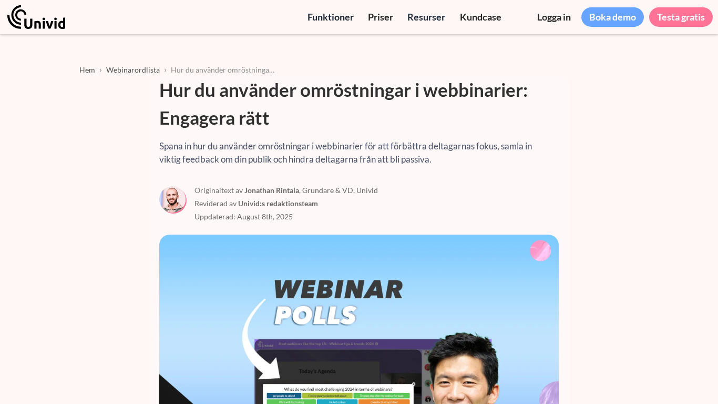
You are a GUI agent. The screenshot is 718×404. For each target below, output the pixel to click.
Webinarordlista (133, 69)
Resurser (426, 17)
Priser (380, 17)
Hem (87, 69)
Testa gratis (681, 17)
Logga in (554, 17)
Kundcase (480, 17)
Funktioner (330, 17)
